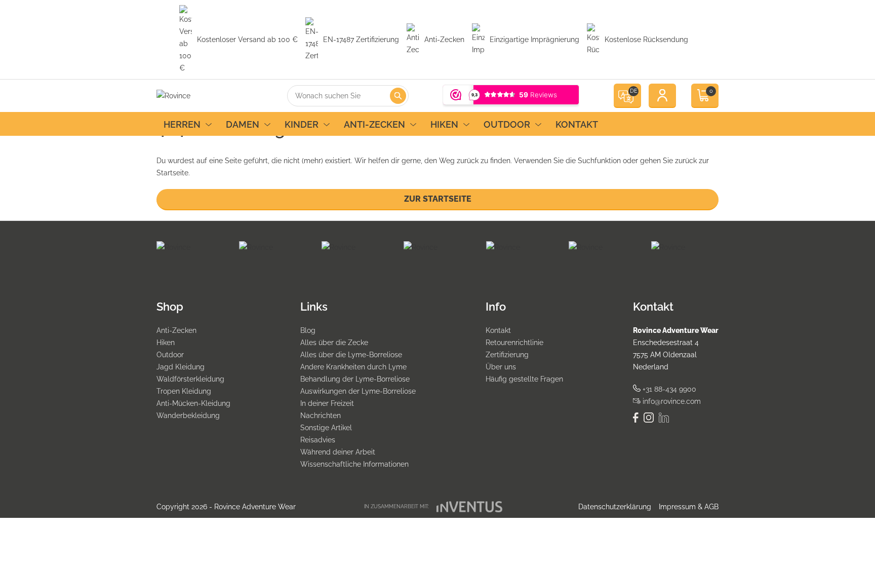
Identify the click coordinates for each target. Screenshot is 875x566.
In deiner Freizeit (327, 403)
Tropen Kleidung (183, 391)
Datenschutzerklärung (614, 507)
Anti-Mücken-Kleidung (193, 403)
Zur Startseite (437, 199)
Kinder (302, 124)
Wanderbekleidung (188, 415)
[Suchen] (398, 96)
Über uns (501, 367)
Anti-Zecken (374, 124)
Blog (307, 330)
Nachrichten (320, 415)
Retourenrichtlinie (514, 342)
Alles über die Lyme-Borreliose (351, 355)
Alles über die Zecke (334, 342)
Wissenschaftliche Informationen (354, 464)
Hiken (444, 124)
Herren (182, 124)
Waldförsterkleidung (190, 379)
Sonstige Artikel (326, 428)
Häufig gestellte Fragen (524, 379)
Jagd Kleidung (180, 367)
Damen (242, 124)
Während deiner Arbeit (337, 452)
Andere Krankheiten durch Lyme (353, 367)
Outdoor (507, 124)
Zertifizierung (507, 355)
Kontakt (576, 124)
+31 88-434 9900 (668, 389)
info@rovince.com (671, 401)
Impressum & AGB (689, 507)
